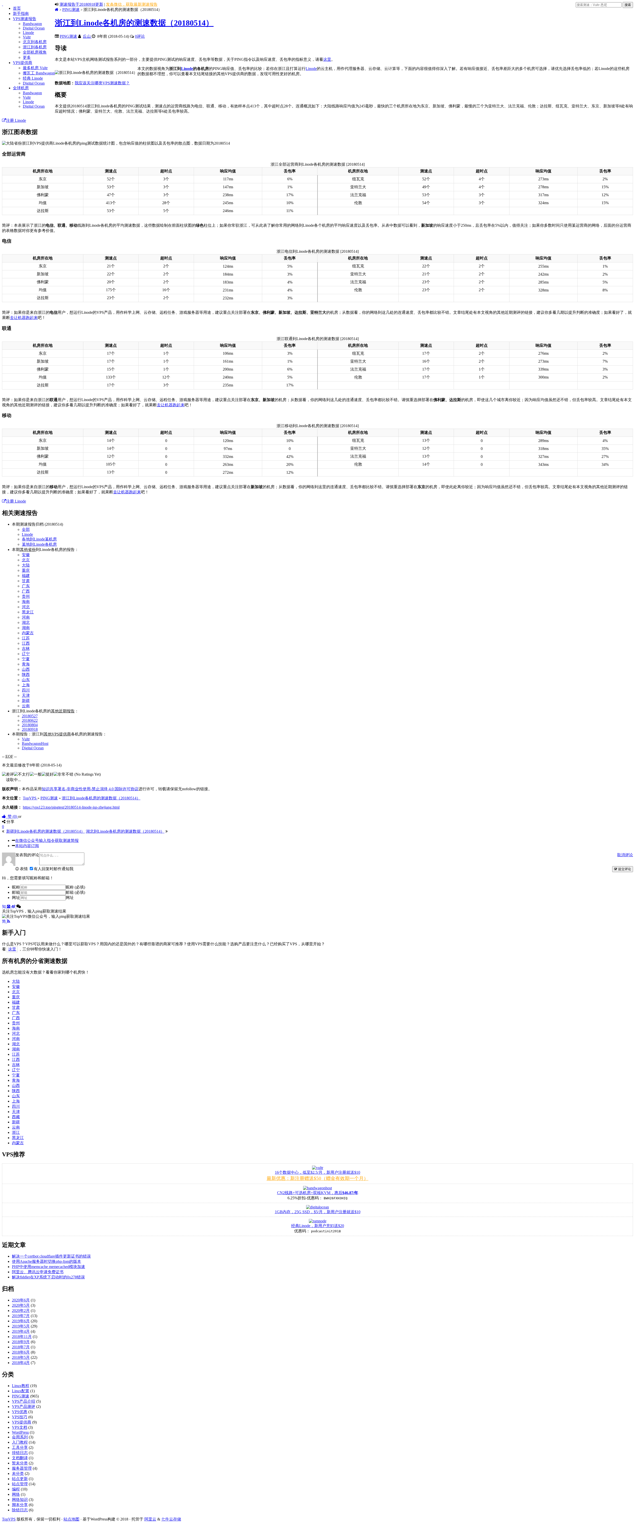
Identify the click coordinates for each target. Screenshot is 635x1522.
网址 (16, 897)
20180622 (30, 720)
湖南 (26, 628)
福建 (26, 575)
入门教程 (20, 1442)
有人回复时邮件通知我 (53, 869)
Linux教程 (20, 1386)
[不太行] (22, 774)
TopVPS (9, 1519)
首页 (17, 8)
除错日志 (20, 1510)
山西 (26, 669)
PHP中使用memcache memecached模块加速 (48, 1267)
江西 (26, 643)
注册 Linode (16, 120)
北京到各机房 (35, 42)
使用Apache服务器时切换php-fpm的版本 (46, 1261)
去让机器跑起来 (24, 318)
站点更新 (20, 1479)
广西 (26, 591)
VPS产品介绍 (23, 1401)
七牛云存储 (171, 1519)
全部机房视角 (35, 52)
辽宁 (26, 654)
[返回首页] (57, 9)
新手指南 (21, 13)
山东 (26, 680)
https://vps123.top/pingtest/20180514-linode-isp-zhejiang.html (71, 807)
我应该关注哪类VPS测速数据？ (102, 83)
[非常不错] (63, 774)
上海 (26, 685)
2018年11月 (22, 1336)
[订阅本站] (8, 921)
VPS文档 (19, 1427)
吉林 (26, 648)
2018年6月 (21, 1352)
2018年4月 (21, 1363)
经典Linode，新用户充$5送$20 (317, 1226)
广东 (26, 586)
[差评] (8, 774)
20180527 (30, 716)
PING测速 (71, 9)
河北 (26, 607)
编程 (16, 1489)
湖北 (26, 622)
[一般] (36, 774)
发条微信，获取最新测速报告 (132, 4)
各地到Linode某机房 (39, 539)
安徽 (26, 555)
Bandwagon (32, 24)
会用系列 (20, 1437)
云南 (26, 706)
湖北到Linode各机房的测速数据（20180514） (125, 831)
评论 (140, 36)
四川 (26, 690)
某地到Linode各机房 (39, 544)
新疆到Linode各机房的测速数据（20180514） (45, 831)
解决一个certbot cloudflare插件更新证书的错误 (51, 1256)
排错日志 (20, 1453)
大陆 (26, 565)
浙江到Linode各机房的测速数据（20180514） (134, 22)
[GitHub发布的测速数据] (9, 906)
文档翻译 (20, 1458)
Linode (28, 33)
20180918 (30, 729)
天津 (26, 695)
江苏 (26, 638)
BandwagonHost (35, 743)
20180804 (30, 725)
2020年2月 (21, 1310)
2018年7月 (21, 1347)
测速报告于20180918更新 (81, 4)
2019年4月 (21, 1331)
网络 (16, 1494)
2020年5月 (21, 1305)
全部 (26, 529)
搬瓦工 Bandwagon (39, 73)
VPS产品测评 (23, 1406)
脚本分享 (20, 1505)
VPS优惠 (19, 1412)
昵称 (16, 887)
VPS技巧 (19, 1417)
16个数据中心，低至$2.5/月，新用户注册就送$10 (317, 1172)
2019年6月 (21, 1321)
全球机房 (21, 88)
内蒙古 (28, 633)
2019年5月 (21, 1326)
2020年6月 (21, 1300)
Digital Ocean (34, 28)
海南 (26, 602)
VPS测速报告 (24, 19)
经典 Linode (33, 78)
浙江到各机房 (35, 47)
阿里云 (150, 1519)
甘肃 (26, 581)
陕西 (26, 674)
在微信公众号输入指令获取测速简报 (47, 840)
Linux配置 (20, 1391)
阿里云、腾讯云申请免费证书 (38, 1272)
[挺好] (48, 774)
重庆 (26, 570)
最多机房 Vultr (35, 68)
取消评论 (625, 855)
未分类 (18, 1473)
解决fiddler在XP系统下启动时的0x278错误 (48, 1277)
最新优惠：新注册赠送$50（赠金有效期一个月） (317, 1178)
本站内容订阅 (27, 846)
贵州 (26, 596)
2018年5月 (21, 1357)
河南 (26, 617)
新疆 (26, 700)
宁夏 (26, 659)
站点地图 (71, 1519)
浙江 (16, 1132)
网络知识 (20, 1499)
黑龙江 (28, 612)
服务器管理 (22, 1468)
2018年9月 (21, 1342)
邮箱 (16, 892)
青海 (26, 664)
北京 (26, 560)
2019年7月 (21, 1316)
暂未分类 (20, 1463)
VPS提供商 (22, 63)
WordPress (20, 1432)
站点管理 (20, 1484)
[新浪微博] (13, 906)
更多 (27, 57)
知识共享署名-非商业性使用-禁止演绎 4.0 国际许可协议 (90, 789)
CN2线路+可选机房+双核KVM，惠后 (317, 1193)
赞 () (12, 816)
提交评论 (624, 869)
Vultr (27, 37)
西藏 (16, 1117)
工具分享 (20, 1447)
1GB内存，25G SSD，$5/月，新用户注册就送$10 (317, 1212)
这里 (327, 59)
